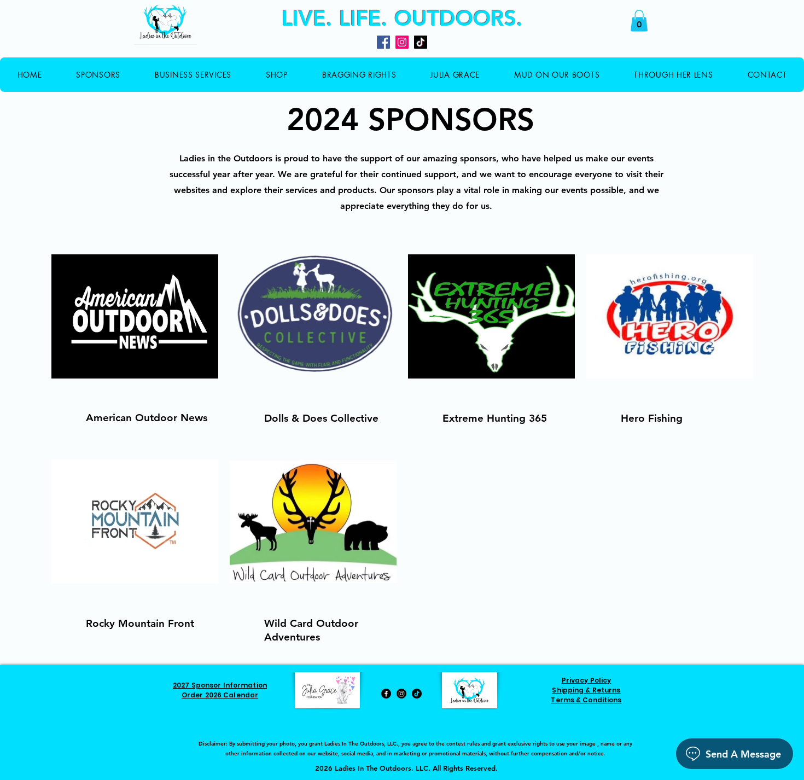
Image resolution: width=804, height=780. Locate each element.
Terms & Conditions (586, 700)
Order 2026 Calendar (220, 695)
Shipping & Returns (586, 690)
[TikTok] (420, 42)
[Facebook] (383, 42)
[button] (639, 20)
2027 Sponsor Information (220, 685)
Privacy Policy (586, 680)
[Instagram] (402, 42)
